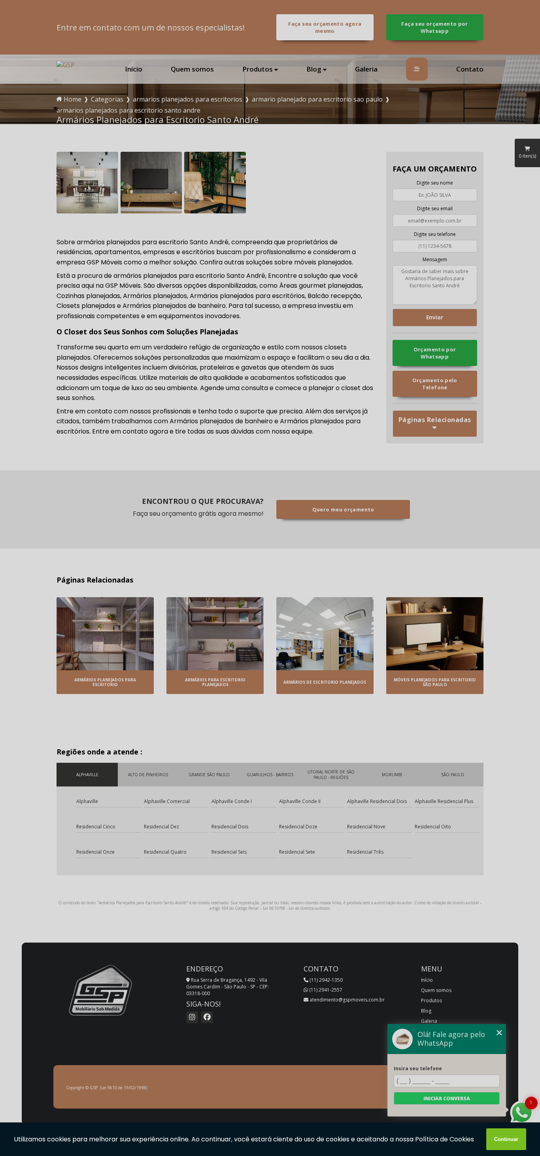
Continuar (506, 1139)
